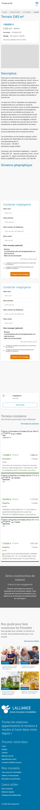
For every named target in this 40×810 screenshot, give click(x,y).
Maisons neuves (7, 756)
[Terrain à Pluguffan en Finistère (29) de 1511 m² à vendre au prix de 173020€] (20, 530)
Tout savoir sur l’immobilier (11, 772)
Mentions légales (8, 792)
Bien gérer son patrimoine (11, 779)
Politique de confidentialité (11, 795)
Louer (4, 746)
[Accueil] (8, 4)
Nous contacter (7, 789)
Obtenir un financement (10, 776)
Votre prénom (8, 218)
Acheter (4, 749)
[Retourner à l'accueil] (20, 709)
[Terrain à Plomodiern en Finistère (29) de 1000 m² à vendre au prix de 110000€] (20, 441)
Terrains (4, 753)
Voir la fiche (20, 405)
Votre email (7, 236)
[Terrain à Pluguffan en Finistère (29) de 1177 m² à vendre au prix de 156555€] (20, 485)
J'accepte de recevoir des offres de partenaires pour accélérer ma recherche (20, 267)
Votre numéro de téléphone (13, 227)
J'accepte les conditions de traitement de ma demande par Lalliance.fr (21, 263)
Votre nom (7, 209)
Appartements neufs (9, 759)
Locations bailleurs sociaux (11, 762)
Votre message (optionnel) (20, 252)
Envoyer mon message (20, 274)
